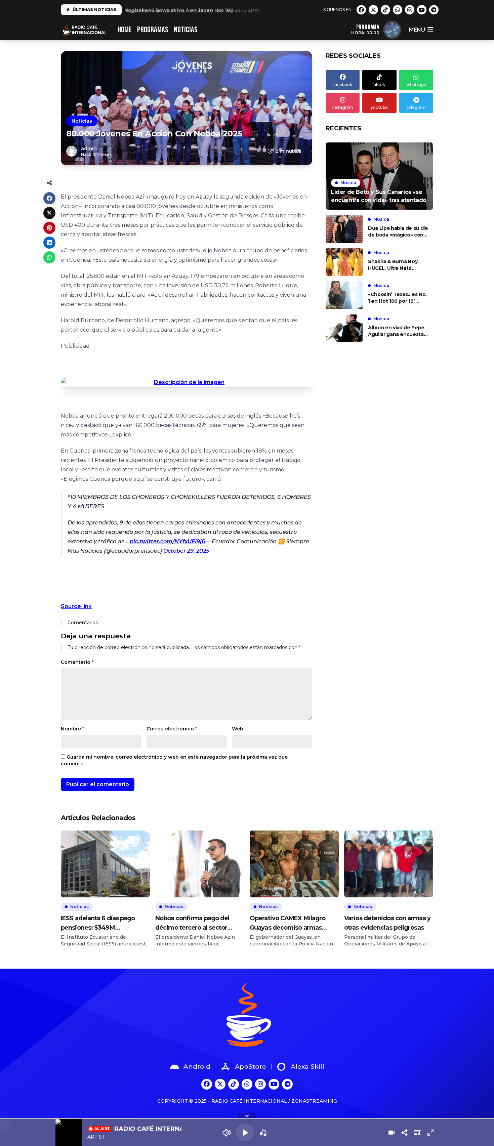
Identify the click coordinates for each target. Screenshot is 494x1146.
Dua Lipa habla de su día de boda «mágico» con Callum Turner (398, 231)
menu (417, 30)
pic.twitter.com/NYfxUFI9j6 (167, 541)
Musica (348, 182)
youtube (379, 107)
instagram (342, 107)
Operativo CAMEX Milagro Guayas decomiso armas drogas (287, 923)
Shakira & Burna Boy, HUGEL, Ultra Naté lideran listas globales (394, 264)
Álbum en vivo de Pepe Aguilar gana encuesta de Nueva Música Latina (397, 331)
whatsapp (416, 84)
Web (237, 729)
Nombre (72, 729)
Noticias (82, 121)
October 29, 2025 (186, 551)
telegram (416, 107)
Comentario (77, 662)
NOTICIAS (186, 30)
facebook (342, 84)
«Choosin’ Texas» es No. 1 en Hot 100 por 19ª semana (397, 297)
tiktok (379, 84)
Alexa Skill (307, 1066)
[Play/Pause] (245, 1132)
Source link (76, 606)
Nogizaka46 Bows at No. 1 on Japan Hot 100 (179, 10)
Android (196, 1066)
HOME (125, 30)
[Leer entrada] (379, 176)
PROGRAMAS (152, 30)
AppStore (250, 1066)
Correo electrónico (172, 729)
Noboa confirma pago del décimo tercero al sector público (192, 923)
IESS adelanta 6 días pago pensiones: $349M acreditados (98, 923)
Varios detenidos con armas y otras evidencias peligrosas (387, 923)
